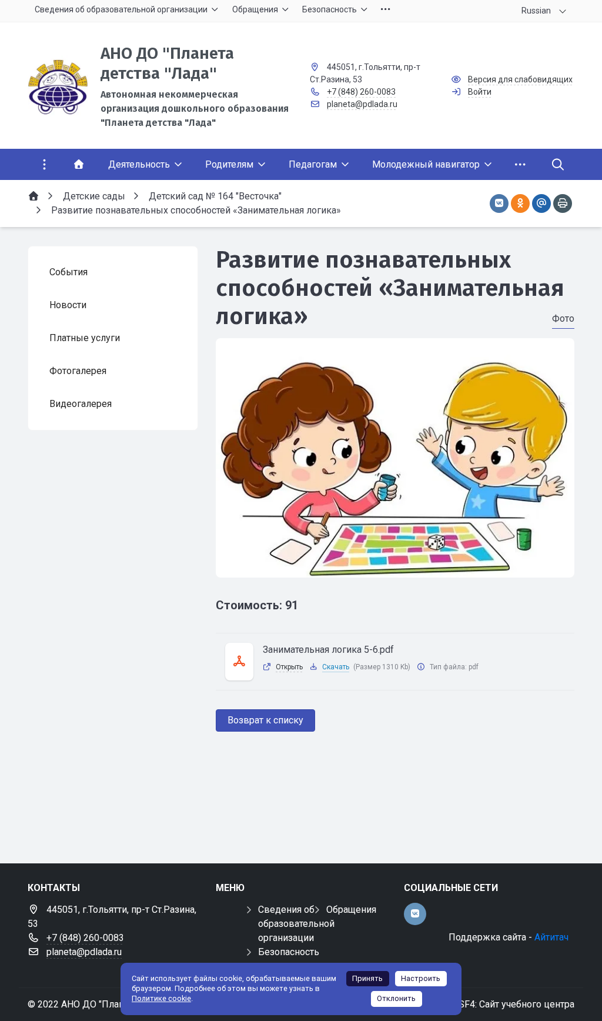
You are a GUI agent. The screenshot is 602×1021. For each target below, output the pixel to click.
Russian (536, 10)
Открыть (289, 667)
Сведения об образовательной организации (296, 923)
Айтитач (551, 937)
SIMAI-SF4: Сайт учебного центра (501, 1004)
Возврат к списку (265, 720)
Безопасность (288, 951)
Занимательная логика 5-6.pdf (328, 649)
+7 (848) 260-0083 (361, 91)
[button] (395, 566)
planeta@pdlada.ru (362, 104)
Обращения (351, 909)
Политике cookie (161, 998)
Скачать (335, 667)
